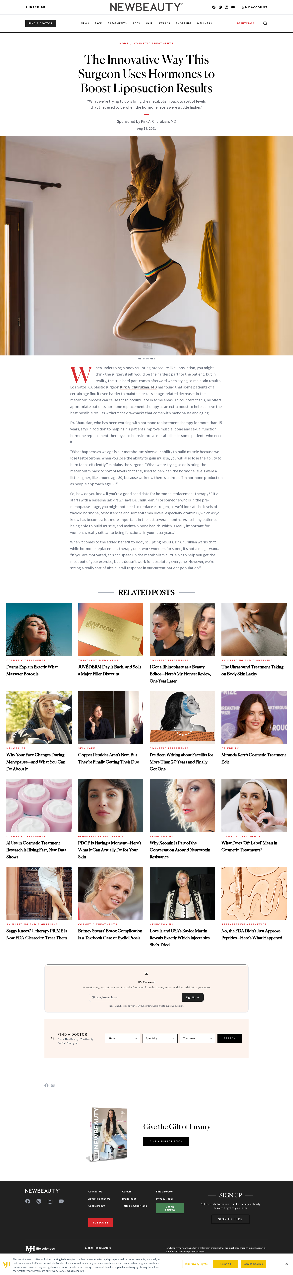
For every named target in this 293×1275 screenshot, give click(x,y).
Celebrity (230, 748)
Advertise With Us (99, 1198)
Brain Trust (129, 1198)
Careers (127, 1191)
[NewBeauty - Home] (146, 7)
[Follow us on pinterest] (220, 7)
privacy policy (176, 1005)
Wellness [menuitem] (204, 23)
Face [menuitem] (98, 23)
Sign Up (190, 997)
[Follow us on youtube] (233, 7)
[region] (146, 1264)
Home (124, 43)
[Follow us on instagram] (226, 7)
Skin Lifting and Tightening (247, 660)
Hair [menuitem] (149, 23)
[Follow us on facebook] (213, 7)
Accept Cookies (253, 1264)
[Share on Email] (53, 1085)
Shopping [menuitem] (184, 23)
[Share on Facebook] (46, 1085)
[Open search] (264, 23)
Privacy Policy (164, 1198)
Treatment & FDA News (98, 660)
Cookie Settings (170, 1208)
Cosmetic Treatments (154, 43)
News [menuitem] (85, 23)
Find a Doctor (164, 1191)
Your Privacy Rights (196, 1264)
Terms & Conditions (134, 1206)
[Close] (286, 1263)
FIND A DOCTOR (41, 23)
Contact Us (95, 1191)
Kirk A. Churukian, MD (138, 386)
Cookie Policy (96, 1206)
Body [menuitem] (136, 23)
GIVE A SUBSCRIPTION (166, 1141)
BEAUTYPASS (246, 23)
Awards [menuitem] (164, 23)
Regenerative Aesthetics (101, 836)
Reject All (225, 1264)
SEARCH (230, 1038)
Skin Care (86, 748)
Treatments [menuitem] (117, 23)
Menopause (16, 748)
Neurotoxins (161, 836)
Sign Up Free (230, 1219)
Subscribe (35, 7)
